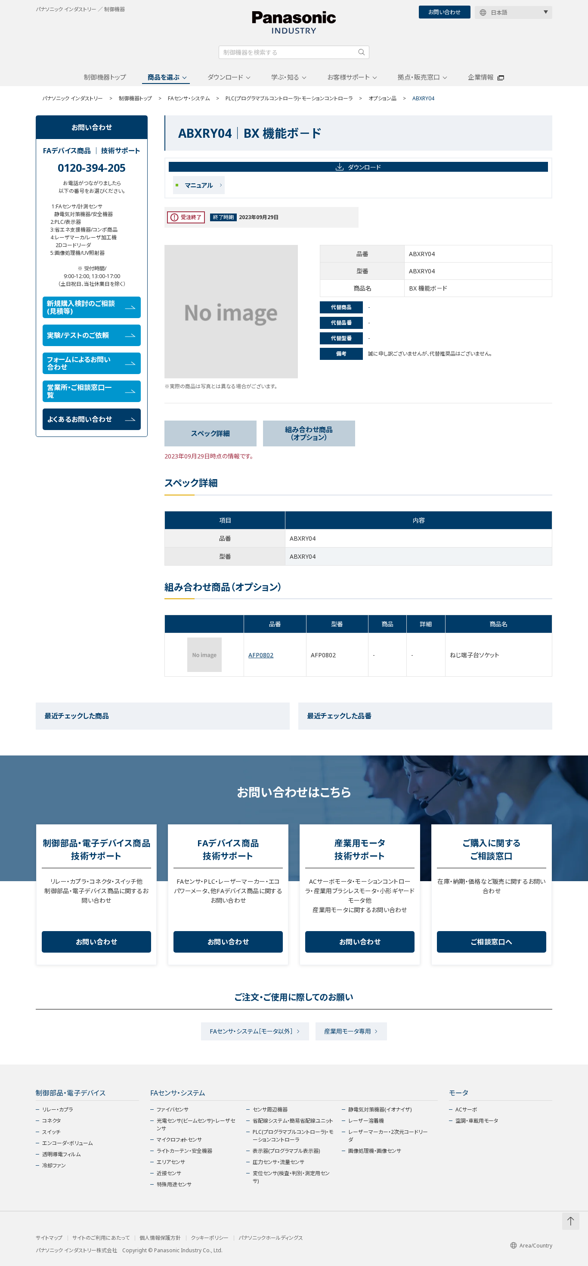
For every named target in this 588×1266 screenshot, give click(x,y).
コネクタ (51, 1120)
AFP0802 (260, 655)
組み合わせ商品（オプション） (309, 433)
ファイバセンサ (173, 1109)
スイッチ (51, 1132)
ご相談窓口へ (491, 942)
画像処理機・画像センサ (374, 1151)
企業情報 (481, 77)
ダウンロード (225, 77)
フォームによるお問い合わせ (79, 363)
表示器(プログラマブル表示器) (286, 1151)
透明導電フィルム (61, 1154)
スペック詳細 (210, 433)
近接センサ (169, 1173)
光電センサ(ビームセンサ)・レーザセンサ (196, 1124)
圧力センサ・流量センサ (278, 1162)
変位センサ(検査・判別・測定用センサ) (291, 1177)
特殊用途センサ (174, 1184)
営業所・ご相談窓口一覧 (79, 391)
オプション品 (382, 98)
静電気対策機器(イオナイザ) (380, 1109)
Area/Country (536, 1245)
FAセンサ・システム (189, 98)
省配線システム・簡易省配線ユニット (293, 1120)
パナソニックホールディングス (270, 1238)
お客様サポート (348, 77)
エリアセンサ (171, 1162)
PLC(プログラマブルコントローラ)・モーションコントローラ (289, 98)
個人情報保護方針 (160, 1238)
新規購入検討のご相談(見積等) (81, 307)
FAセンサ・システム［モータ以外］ (251, 1031)
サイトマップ (49, 1238)
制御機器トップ (105, 77)
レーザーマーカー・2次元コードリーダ (388, 1135)
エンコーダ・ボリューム (67, 1143)
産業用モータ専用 (347, 1031)
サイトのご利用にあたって (101, 1238)
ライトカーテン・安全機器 (184, 1151)
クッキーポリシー (210, 1238)
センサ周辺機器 (270, 1109)
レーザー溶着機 (366, 1120)
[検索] (361, 52)
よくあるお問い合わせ (79, 419)
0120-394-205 (92, 167)
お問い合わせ (444, 12)
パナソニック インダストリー (72, 98)
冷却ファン (54, 1165)
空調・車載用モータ (476, 1120)
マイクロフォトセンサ (179, 1139)
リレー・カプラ (57, 1109)
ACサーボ (466, 1109)
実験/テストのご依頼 (78, 335)
